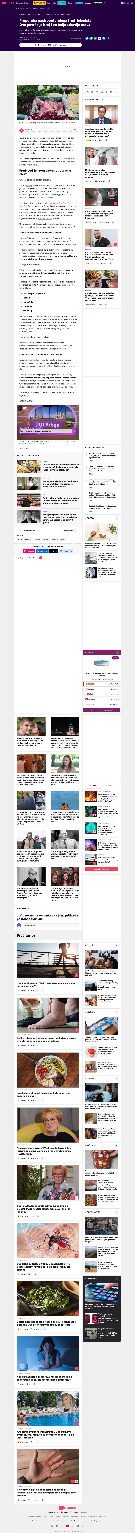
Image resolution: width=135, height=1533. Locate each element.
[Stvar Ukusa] (102, 1516)
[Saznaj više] (116, 518)
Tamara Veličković (30, 37)
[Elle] (46, 1516)
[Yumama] (92, 1516)
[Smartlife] (74, 1516)
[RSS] (115, 92)
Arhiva (88, 1521)
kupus (63, 539)
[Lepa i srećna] (66, 1516)
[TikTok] (106, 92)
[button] (76, 38)
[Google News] (111, 92)
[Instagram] (92, 92)
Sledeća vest (68, 531)
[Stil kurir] (52, 1516)
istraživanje (30, 250)
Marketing (35, 1521)
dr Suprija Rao (56, 203)
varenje (55, 539)
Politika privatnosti (97, 1521)
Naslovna (22, 14)
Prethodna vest (29, 531)
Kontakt (49, 1521)
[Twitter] (97, 92)
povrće (29, 185)
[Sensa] (83, 1516)
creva (20, 539)
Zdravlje (40, 14)
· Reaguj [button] (93, 140)
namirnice (28, 539)
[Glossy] (58, 1516)
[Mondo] (8, 3)
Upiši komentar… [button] (30, 925)
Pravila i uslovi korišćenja (61, 1521)
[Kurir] (31, 1516)
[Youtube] (101, 92)
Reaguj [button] (22, 558)
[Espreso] (38, 1516)
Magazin (31, 14)
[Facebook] (87, 92)
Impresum (43, 1521)
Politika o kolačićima (77, 1521)
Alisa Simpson (44, 218)
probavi (40, 138)
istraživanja (30, 360)
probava (46, 539)
